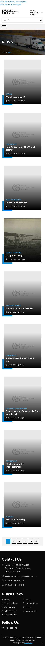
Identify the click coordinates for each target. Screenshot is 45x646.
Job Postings (10, 611)
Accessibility (10, 614)
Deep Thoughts (13, 200)
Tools (28, 599)
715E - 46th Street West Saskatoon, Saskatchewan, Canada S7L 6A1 (18, 568)
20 (31, 541)
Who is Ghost (11, 603)
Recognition (32, 603)
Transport (11, 144)
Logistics (10, 408)
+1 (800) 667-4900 (14, 585)
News (29, 607)
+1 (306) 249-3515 (14, 580)
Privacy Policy (23, 640)
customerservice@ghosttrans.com (21, 576)
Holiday (9, 517)
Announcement (13, 305)
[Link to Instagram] (7, 628)
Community (11, 355)
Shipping (17, 253)
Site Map (32, 640)
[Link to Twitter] (16, 628)
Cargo (9, 94)
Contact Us (31, 611)
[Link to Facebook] (11, 628)
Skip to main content (10, 4)
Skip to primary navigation (13, 1)
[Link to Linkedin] (3, 628)
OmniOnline (28, 643)
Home (4, 52)
